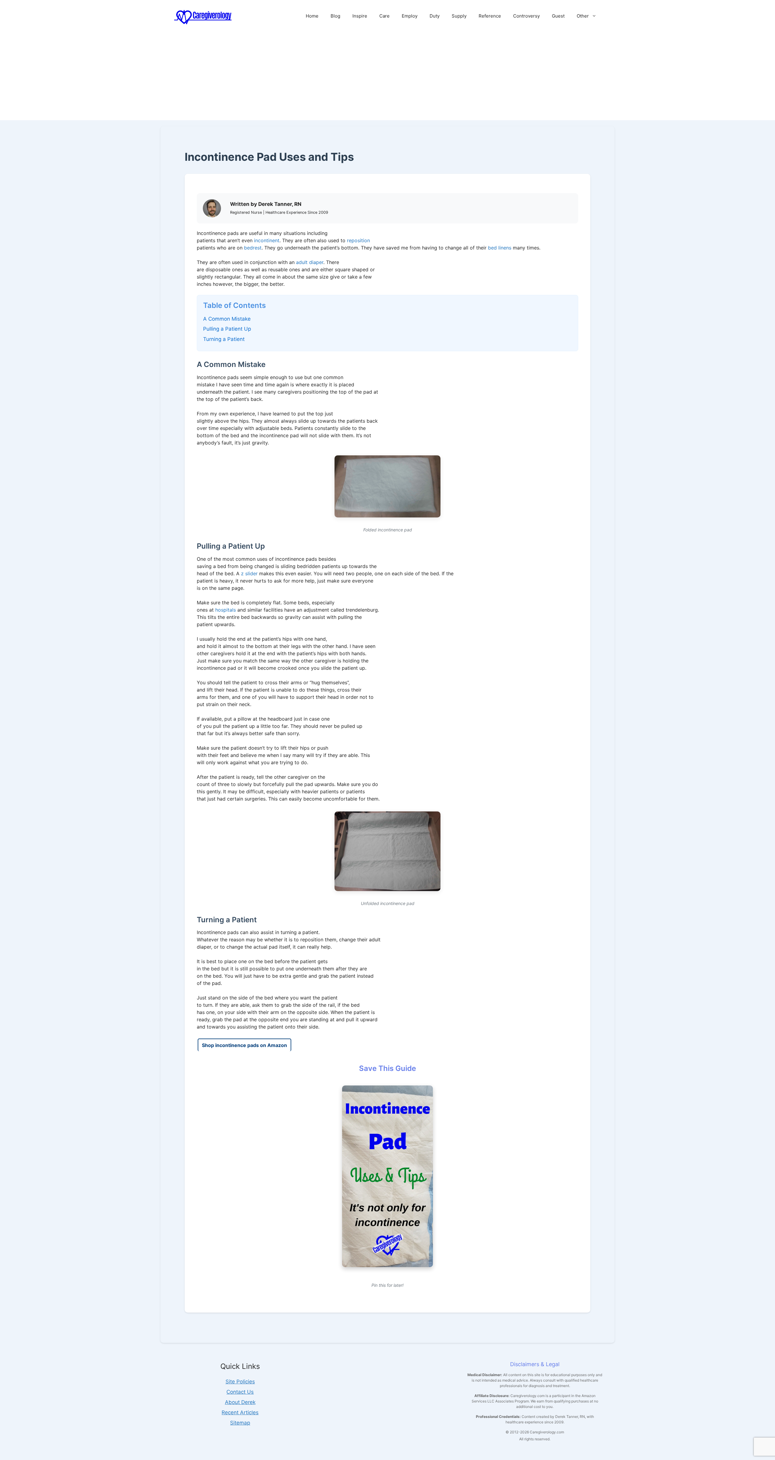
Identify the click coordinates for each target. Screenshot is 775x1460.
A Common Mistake (227, 319)
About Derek (240, 1402)
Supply (459, 16)
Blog (335, 16)
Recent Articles (240, 1412)
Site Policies (240, 1382)
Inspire (359, 16)
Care (384, 16)
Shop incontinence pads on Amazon (244, 1045)
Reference (490, 16)
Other (583, 16)
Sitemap (240, 1423)
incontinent (266, 240)
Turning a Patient (224, 339)
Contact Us (240, 1392)
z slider (249, 573)
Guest (558, 16)
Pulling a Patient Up (227, 329)
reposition (358, 240)
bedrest (253, 248)
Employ (409, 16)
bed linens (499, 248)
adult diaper (309, 262)
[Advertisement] (387, 77)
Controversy (526, 16)
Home (312, 16)
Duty (435, 16)
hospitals (225, 610)
